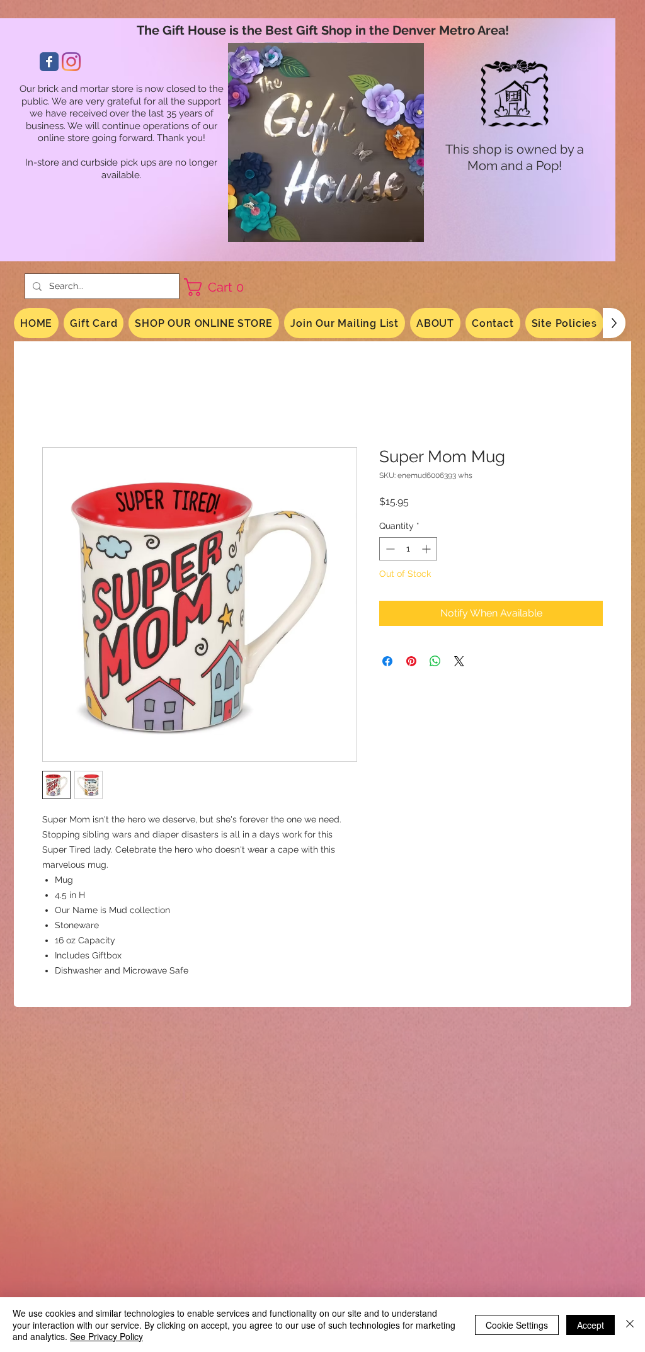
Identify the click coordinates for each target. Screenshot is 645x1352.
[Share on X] (459, 662)
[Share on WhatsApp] (435, 662)
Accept (590, 1325)
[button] (218, 287)
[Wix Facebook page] (49, 61)
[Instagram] (71, 61)
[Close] (629, 1324)
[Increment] (427, 551)
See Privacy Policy (106, 1336)
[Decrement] (389, 551)
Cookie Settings (517, 1325)
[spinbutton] (408, 551)
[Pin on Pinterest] (411, 662)
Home (56, 403)
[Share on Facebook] (387, 662)
